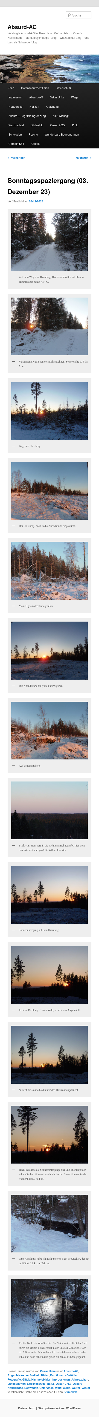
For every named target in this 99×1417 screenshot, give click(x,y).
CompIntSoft (16, 144)
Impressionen (61, 1379)
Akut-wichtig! (61, 116)
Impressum (15, 97)
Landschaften (17, 1383)
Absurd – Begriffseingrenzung (27, 116)
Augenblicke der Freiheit (24, 1375)
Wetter (76, 1388)
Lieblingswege (36, 1383)
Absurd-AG (22, 27)
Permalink (70, 1392)
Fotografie (14, 1379)
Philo (75, 125)
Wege (75, 97)
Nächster (83, 158)
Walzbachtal (16, 125)
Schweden (15, 134)
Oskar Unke (57, 97)
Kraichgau (52, 106)
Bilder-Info (37, 125)
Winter (86, 1388)
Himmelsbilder (40, 1379)
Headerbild (16, 106)
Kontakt (35, 144)
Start (11, 88)
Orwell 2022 (57, 125)
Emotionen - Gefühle (63, 1375)
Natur (50, 1383)
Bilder (45, 1375)
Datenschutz (63, 88)
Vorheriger (16, 158)
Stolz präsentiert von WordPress (59, 1408)
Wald (58, 1388)
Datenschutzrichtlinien (35, 88)
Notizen (34, 106)
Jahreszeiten (79, 1379)
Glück (26, 1379)
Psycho (33, 134)
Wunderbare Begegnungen (62, 134)
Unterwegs (46, 1388)
